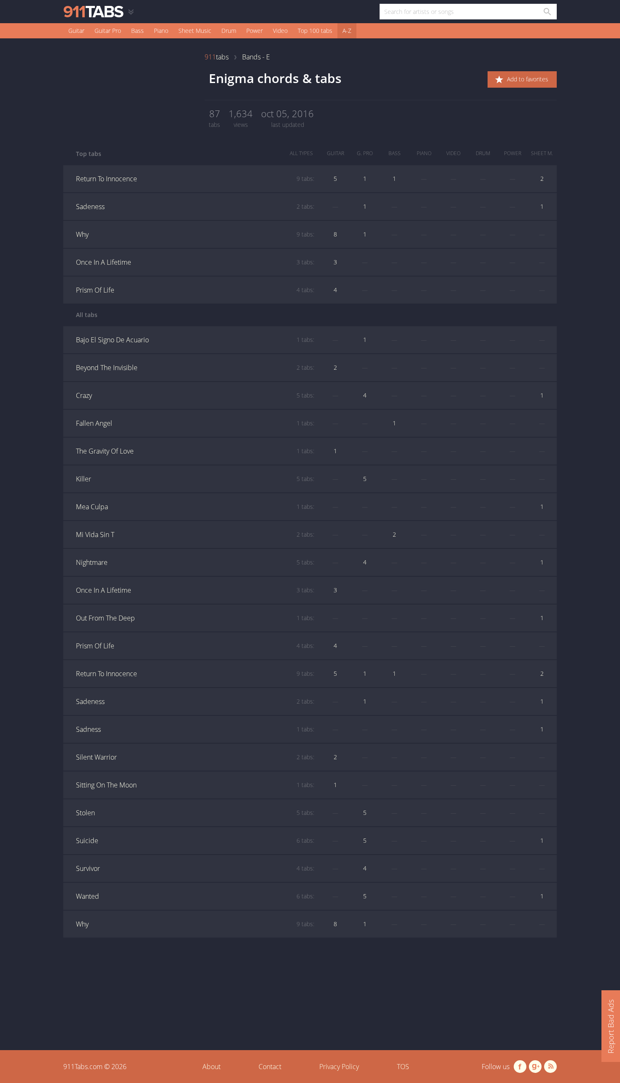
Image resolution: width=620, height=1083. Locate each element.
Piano (161, 31)
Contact (270, 1066)
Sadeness (195, 206)
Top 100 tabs (315, 31)
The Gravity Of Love (195, 451)
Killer (195, 479)
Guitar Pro (107, 31)
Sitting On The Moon (195, 785)
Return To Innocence (195, 178)
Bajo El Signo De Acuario (195, 339)
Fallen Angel (195, 423)
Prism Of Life (195, 290)
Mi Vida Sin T (195, 534)
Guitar (76, 31)
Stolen (195, 812)
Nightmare (195, 562)
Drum (228, 31)
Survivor (195, 868)
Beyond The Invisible (195, 367)
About (211, 1066)
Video (280, 31)
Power (254, 31)
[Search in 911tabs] (546, 11)
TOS (403, 1066)
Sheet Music (194, 31)
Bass (137, 31)
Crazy (195, 395)
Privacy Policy (339, 1066)
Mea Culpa (195, 506)
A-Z (346, 31)
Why (195, 234)
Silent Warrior (195, 757)
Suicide (195, 840)
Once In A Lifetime (195, 262)
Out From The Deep (195, 618)
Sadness (195, 729)
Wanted (195, 896)
